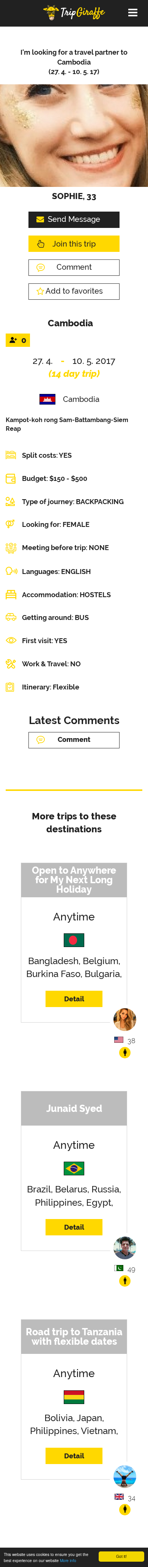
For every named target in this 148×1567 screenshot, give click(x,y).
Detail (74, 999)
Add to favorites (74, 291)
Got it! (121, 1556)
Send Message (74, 219)
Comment (74, 267)
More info (68, 1560)
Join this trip (74, 243)
